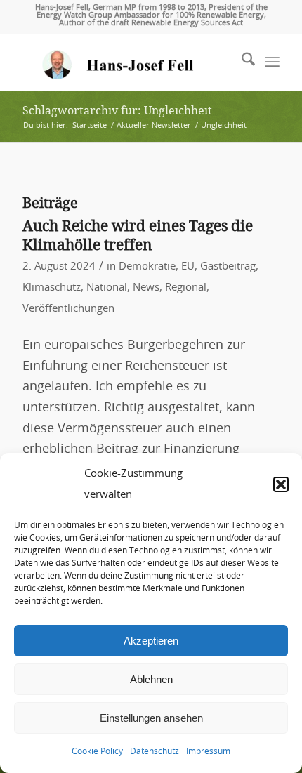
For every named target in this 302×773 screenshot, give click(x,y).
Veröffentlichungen (68, 308)
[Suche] (241, 62)
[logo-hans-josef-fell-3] (125, 62)
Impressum (208, 751)
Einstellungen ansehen (151, 718)
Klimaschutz (51, 287)
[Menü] (272, 62)
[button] (281, 484)
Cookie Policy (97, 751)
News (146, 287)
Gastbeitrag (228, 266)
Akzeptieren (151, 641)
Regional (185, 287)
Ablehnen (151, 679)
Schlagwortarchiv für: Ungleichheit (117, 110)
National (106, 287)
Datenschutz (154, 751)
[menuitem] (241, 62)
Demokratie (147, 266)
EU (188, 266)
